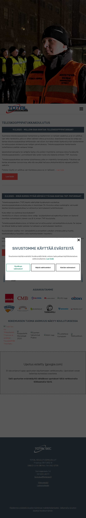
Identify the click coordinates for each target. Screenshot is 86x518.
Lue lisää (50, 259)
